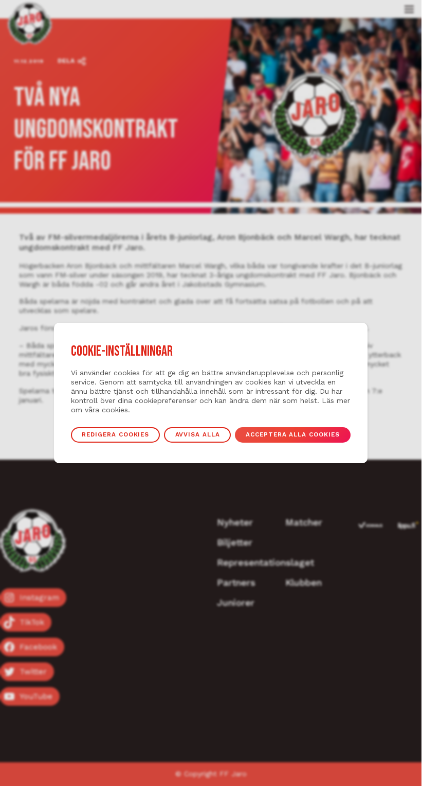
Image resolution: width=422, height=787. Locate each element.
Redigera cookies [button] (115, 434)
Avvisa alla (197, 434)
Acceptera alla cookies (293, 434)
